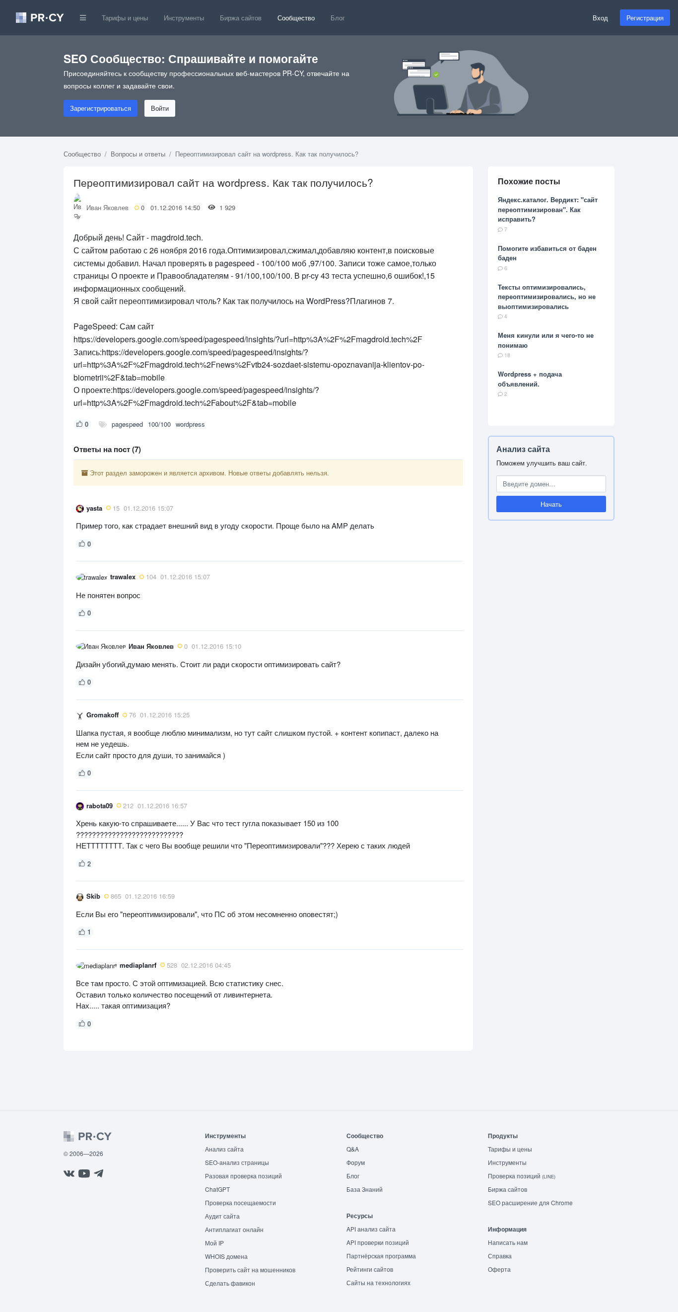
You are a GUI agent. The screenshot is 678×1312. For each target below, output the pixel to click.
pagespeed (127, 424)
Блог (338, 17)
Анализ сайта (523, 449)
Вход (600, 17)
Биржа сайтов (241, 17)
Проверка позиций (521, 1175)
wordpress (190, 424)
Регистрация (645, 17)
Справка (500, 1255)
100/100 (159, 424)
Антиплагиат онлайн (234, 1229)
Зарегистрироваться (100, 108)
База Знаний (364, 1189)
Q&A (352, 1149)
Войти (160, 108)
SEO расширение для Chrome (530, 1202)
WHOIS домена (226, 1256)
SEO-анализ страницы (237, 1162)
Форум (355, 1162)
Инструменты (184, 17)
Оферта (499, 1269)
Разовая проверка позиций (243, 1175)
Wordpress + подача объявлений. (530, 378)
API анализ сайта (371, 1229)
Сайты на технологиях (378, 1282)
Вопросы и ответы (138, 153)
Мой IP (214, 1242)
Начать (551, 504)
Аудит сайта (222, 1216)
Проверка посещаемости (240, 1202)
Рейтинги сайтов (369, 1269)
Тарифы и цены (125, 17)
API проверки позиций (377, 1242)
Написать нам (508, 1242)
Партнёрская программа (381, 1255)
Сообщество (296, 17)
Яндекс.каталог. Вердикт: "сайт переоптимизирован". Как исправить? (548, 209)
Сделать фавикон (230, 1283)
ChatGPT (217, 1189)
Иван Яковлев (107, 207)
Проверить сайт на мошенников (250, 1269)
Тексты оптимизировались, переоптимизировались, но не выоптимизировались (547, 296)
